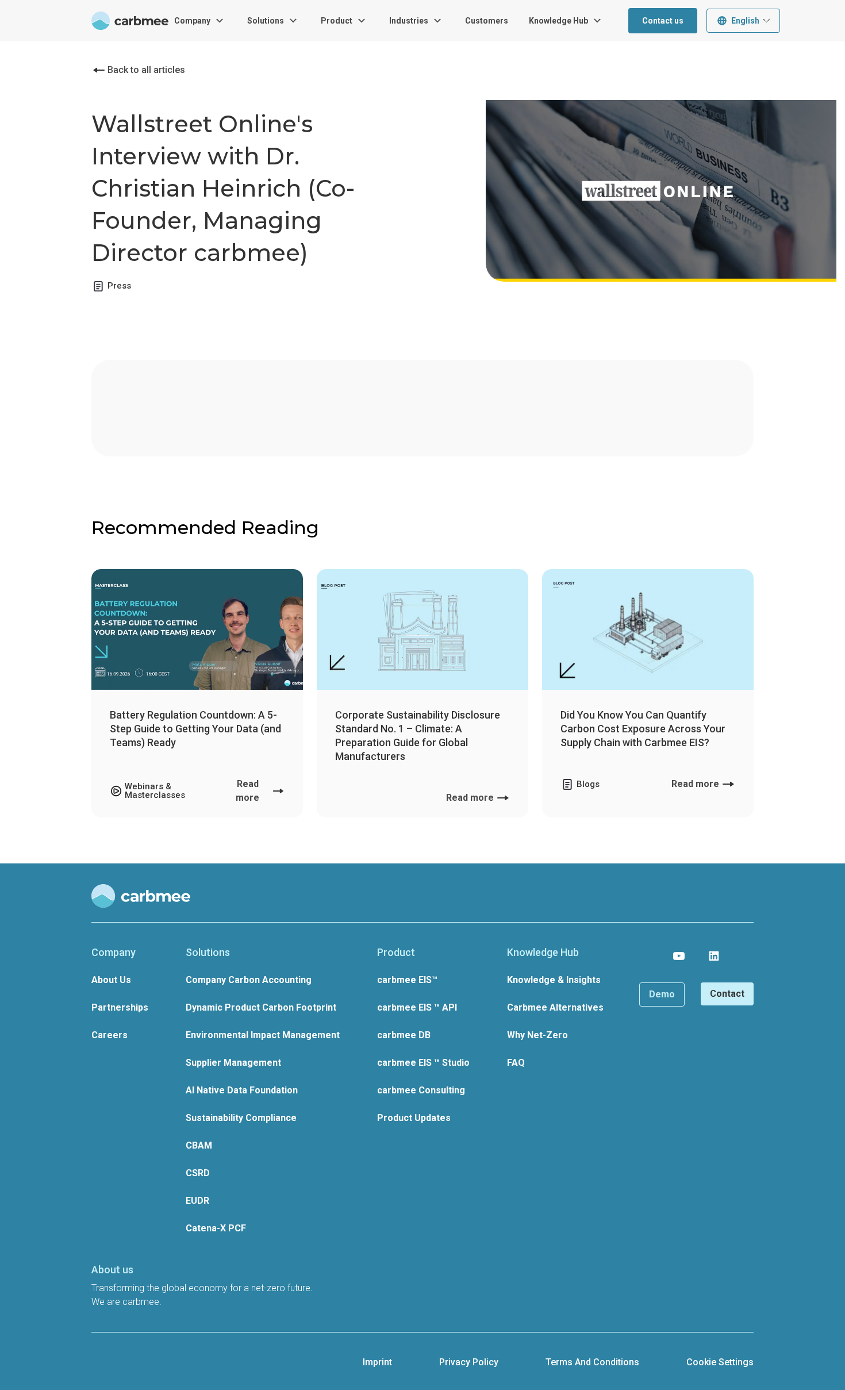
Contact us (662, 20)
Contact (727, 993)
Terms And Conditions (592, 1362)
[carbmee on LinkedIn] (714, 956)
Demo (662, 994)
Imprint (377, 1362)
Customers (486, 20)
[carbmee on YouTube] (679, 956)
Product (336, 20)
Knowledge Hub (558, 20)
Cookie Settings (720, 1362)
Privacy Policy (468, 1362)
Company (192, 20)
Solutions (265, 20)
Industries (408, 20)
